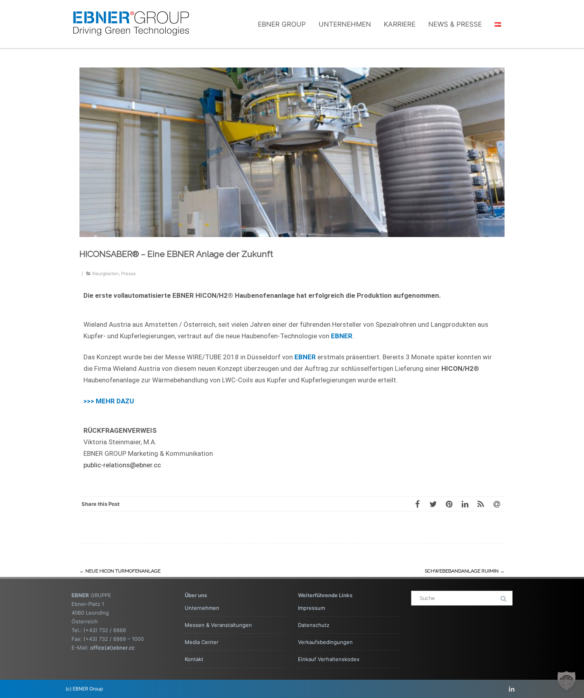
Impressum (311, 608)
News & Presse (455, 24)
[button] (566, 680)
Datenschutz (313, 625)
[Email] (497, 504)
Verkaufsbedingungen (325, 642)
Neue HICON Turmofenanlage (120, 571)
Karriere (400, 24)
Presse (128, 273)
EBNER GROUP (282, 24)
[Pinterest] (449, 504)
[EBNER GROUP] (131, 44)
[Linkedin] (511, 689)
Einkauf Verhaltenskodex (329, 659)
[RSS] (481, 504)
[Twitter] (433, 504)
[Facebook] (417, 504)
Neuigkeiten (105, 273)
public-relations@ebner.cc (122, 465)
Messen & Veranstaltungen (218, 625)
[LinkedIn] (465, 504)
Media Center (202, 642)
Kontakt (194, 659)
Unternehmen (345, 24)
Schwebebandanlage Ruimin (465, 571)
